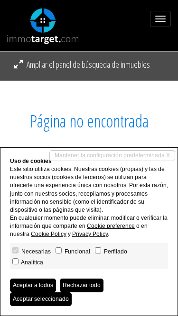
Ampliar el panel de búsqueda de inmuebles (87, 64)
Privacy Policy (90, 234)
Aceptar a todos (33, 285)
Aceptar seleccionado (41, 299)
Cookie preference (111, 226)
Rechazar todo (82, 285)
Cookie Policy (48, 234)
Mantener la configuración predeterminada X (112, 155)
